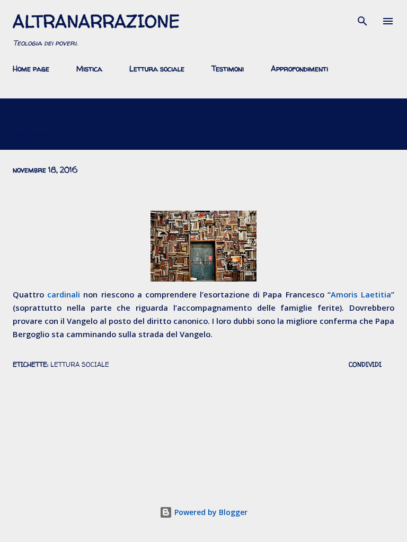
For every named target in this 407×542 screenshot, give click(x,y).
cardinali (63, 294)
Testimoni (227, 69)
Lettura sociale (156, 69)
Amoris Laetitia (361, 294)
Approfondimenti (299, 69)
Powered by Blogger (209, 512)
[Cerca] (362, 19)
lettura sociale (79, 364)
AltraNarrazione (96, 21)
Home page (31, 69)
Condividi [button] (365, 364)
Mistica (89, 69)
